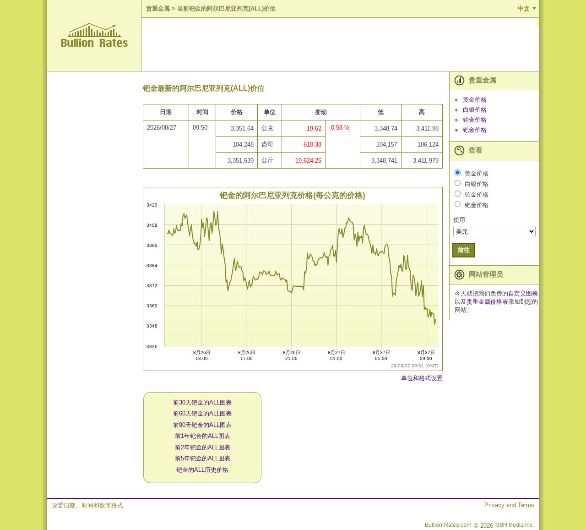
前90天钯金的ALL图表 (202, 424)
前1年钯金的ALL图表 (202, 435)
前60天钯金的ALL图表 (202, 413)
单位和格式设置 (422, 378)
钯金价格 (475, 129)
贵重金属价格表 (487, 301)
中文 (524, 8)
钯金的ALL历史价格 (202, 469)
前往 (464, 249)
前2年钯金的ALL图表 (202, 447)
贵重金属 (158, 8)
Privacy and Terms (509, 505)
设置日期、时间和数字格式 (87, 505)
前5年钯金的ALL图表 (202, 458)
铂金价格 (475, 119)
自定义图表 (523, 293)
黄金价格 (475, 99)
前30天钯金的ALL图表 (202, 402)
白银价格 (475, 109)
